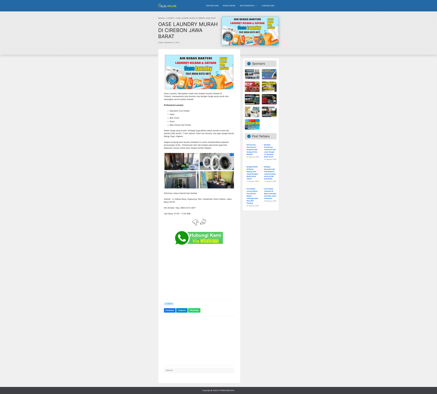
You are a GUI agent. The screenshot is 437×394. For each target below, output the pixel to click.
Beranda (161, 18)
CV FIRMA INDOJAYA (225, 390)
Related (169, 370)
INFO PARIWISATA (247, 6)
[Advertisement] (199, 339)
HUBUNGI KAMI (268, 6)
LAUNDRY (170, 18)
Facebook (170, 310)
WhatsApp (194, 310)
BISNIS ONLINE (229, 6)
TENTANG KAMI (212, 6)
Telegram (182, 310)
